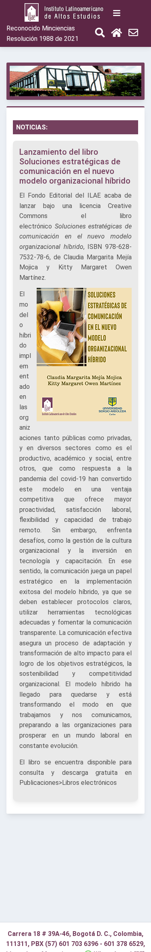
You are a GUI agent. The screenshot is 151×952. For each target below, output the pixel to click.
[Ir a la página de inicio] (116, 33)
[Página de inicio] (66, 13)
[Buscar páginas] (100, 33)
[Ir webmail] (133, 33)
